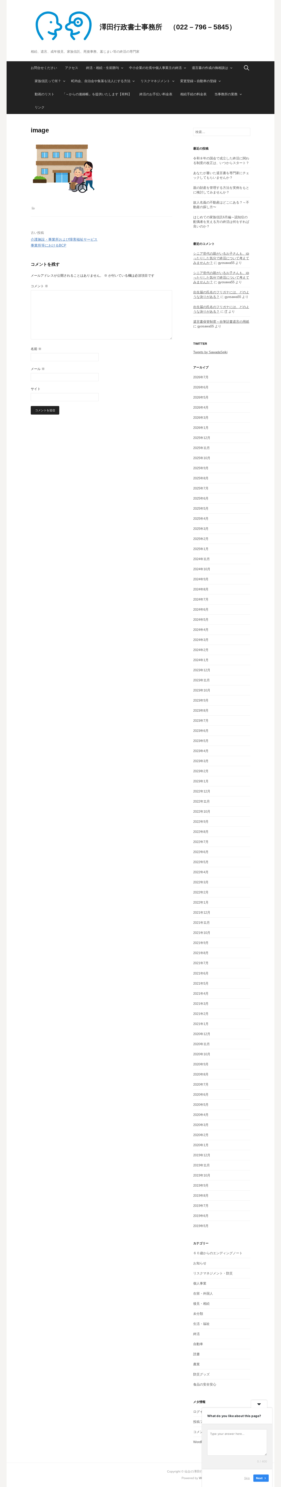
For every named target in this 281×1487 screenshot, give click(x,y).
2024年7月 (201, 599)
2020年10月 (201, 1054)
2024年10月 (201, 569)
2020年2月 (201, 1135)
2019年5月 (201, 1226)
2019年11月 (201, 1165)
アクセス (71, 68)
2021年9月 (201, 943)
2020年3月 (201, 1125)
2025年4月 (201, 518)
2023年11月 (201, 680)
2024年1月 (201, 660)
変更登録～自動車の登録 (198, 81)
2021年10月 (201, 933)
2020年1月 (201, 1145)
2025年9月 (201, 468)
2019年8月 (201, 1195)
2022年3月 (201, 882)
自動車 (198, 1344)
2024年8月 (201, 589)
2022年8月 (201, 832)
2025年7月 (201, 488)
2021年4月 (201, 993)
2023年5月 (201, 741)
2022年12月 (201, 791)
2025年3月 (201, 529)
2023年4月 (201, 751)
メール (38, 369)
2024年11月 (201, 559)
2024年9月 (201, 579)
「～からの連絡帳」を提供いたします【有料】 (96, 94)
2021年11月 (201, 922)
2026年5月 (201, 397)
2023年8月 (201, 710)
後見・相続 (201, 1303)
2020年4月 (201, 1115)
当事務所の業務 (226, 94)
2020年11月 (201, 1044)
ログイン (199, 1411)
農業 (196, 1364)
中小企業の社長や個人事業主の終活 (155, 68)
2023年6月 (201, 731)
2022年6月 (201, 852)
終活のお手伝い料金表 (155, 94)
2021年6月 (201, 973)
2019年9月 (201, 1185)
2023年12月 (201, 670)
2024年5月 (201, 619)
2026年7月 (201, 377)
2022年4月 (201, 872)
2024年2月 (201, 650)
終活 (196, 1334)
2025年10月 (201, 458)
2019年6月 (201, 1216)
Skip (247, 1478)
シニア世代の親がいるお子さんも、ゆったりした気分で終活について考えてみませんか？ (221, 258)
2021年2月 (201, 1014)
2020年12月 (201, 1034)
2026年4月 (201, 407)
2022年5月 (201, 862)
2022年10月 (201, 811)
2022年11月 (201, 801)
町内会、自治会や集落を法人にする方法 (100, 81)
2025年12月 (201, 438)
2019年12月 (201, 1155)
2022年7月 (201, 842)
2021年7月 (201, 963)
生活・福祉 (201, 1324)
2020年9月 (201, 1064)
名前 (36, 349)
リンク (40, 107)
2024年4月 (201, 630)
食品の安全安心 (204, 1384)
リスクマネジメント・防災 (213, 1273)
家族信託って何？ (48, 81)
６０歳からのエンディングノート (218, 1253)
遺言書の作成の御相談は (210, 68)
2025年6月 (201, 498)
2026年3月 (201, 417)
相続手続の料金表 (193, 94)
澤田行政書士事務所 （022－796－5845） (168, 27)
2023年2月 (201, 771)
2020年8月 (201, 1074)
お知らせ (199, 1263)
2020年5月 (201, 1104)
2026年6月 (201, 387)
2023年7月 (201, 720)
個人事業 (199, 1283)
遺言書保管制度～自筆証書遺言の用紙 (221, 321)
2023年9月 (201, 700)
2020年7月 (201, 1084)
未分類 (198, 1314)
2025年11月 (201, 448)
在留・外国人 (203, 1293)
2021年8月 (201, 953)
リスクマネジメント (155, 81)
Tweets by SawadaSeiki (210, 352)
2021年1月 (201, 1024)
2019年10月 (201, 1175)
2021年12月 (201, 912)
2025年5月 (201, 508)
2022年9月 (201, 821)
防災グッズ (201, 1374)
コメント (39, 286)
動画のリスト (44, 94)
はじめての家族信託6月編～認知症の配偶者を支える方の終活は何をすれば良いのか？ (221, 221)
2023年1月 (201, 781)
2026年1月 (201, 427)
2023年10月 (201, 690)
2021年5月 (201, 983)
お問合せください (44, 68)
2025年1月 (201, 549)
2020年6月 (201, 1094)
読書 (196, 1354)
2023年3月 (201, 761)
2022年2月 (201, 892)
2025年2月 (201, 539)
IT (226, 311)
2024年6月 (201, 609)
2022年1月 (201, 902)
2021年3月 (201, 1003)
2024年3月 (201, 640)
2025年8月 (201, 478)
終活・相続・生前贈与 (102, 68)
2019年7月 (201, 1205)
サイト (36, 389)
